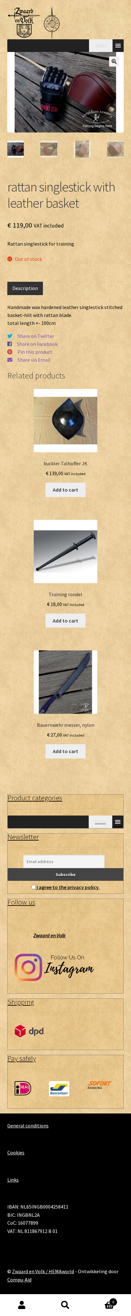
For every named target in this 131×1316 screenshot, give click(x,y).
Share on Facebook (37, 344)
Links (13, 1180)
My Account (22, 1305)
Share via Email (34, 360)
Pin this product (34, 352)
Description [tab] (25, 288)
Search (65, 1305)
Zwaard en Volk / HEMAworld (43, 1271)
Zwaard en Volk (49, 935)
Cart (100, 1299)
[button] (114, 61)
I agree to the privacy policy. (68, 887)
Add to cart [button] (65, 490)
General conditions (28, 1125)
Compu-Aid (19, 1279)
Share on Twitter (35, 336)
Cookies (15, 1152)
